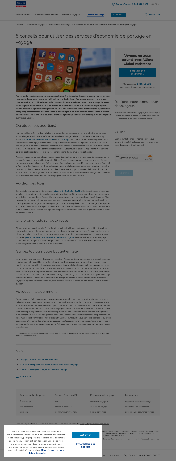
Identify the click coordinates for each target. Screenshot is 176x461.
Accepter (85, 435)
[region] (53, 441)
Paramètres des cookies (85, 445)
